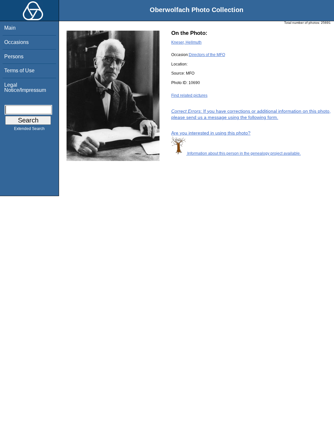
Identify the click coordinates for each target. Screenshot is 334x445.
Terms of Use (19, 70)
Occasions (16, 42)
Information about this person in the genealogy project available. (243, 153)
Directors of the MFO (207, 54)
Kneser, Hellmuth (186, 42)
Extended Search (29, 129)
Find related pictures (189, 95)
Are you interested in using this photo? (210, 133)
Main (10, 28)
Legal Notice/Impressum (25, 87)
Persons (13, 56)
